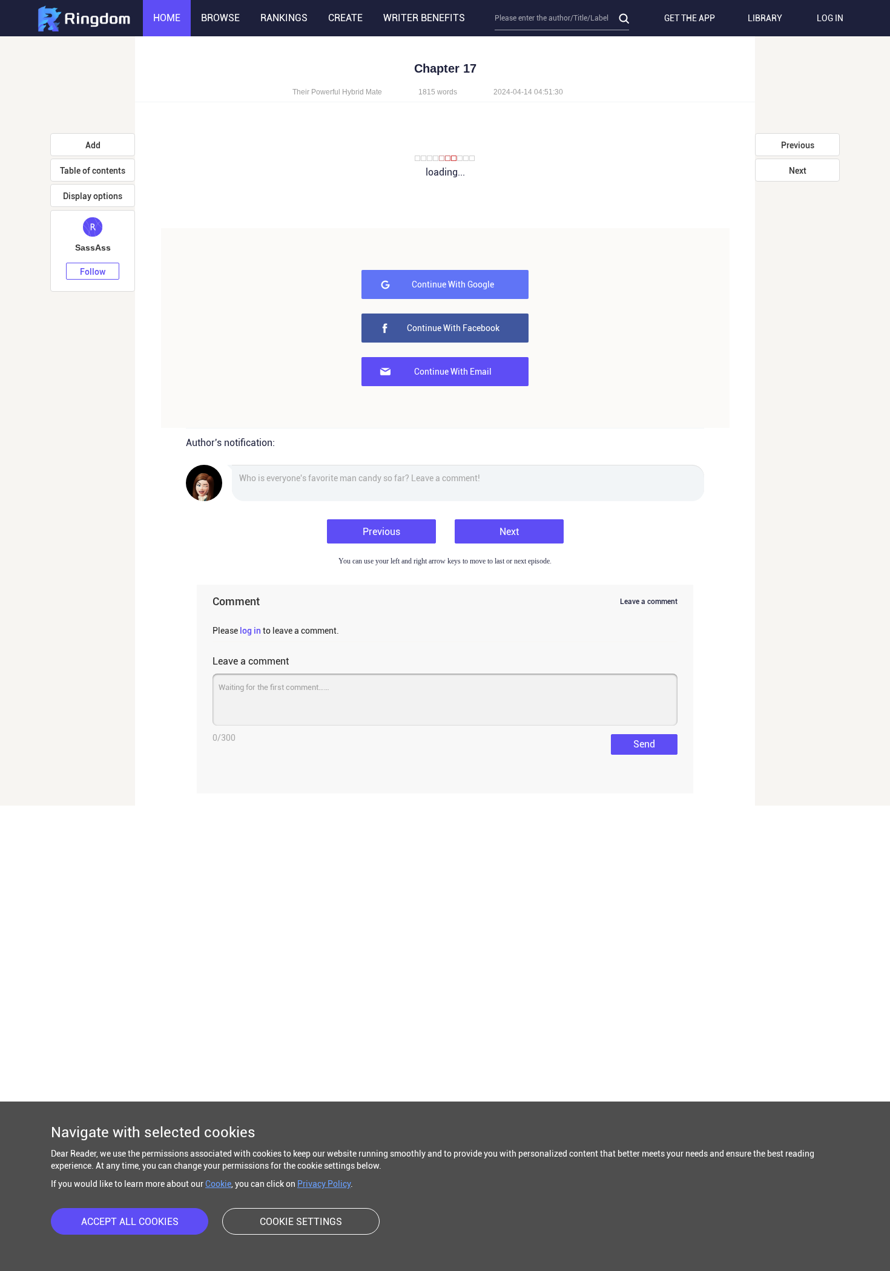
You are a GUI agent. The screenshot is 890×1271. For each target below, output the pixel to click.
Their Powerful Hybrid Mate (337, 92)
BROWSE (220, 18)
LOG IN (830, 18)
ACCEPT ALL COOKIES (130, 1221)
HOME (166, 18)
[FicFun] (83, 18)
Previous (381, 531)
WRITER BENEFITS (424, 18)
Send (644, 744)
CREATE (345, 18)
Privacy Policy (324, 1184)
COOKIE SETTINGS (301, 1221)
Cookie (218, 1184)
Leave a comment (648, 601)
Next (509, 531)
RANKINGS (284, 18)
